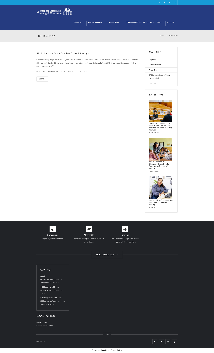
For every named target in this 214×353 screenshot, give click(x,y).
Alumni (63, 72)
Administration (53, 72)
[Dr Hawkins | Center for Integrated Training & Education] (54, 11)
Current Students (95, 22)
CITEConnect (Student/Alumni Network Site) (143, 22)
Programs (77, 22)
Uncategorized (82, 72)
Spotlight (71, 72)
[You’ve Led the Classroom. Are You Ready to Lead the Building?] (160, 187)
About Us (170, 22)
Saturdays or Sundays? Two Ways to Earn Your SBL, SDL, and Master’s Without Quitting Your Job (160, 126)
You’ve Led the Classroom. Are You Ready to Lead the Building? (161, 202)
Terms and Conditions (45, 325)
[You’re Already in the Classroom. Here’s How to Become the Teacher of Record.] (160, 149)
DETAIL (42, 79)
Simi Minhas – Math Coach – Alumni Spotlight (63, 53)
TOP (107, 334)
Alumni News (114, 22)
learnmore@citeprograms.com (51, 279)
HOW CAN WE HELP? (106, 254)
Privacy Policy (42, 322)
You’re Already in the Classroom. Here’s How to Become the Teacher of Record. (159, 165)
